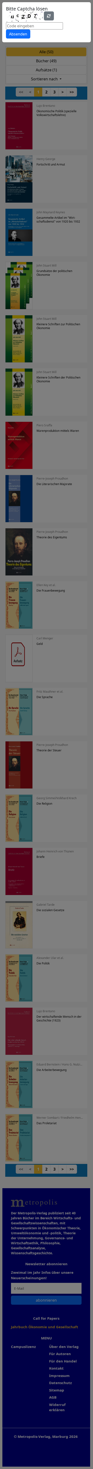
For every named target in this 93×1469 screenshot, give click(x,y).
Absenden (18, 34)
